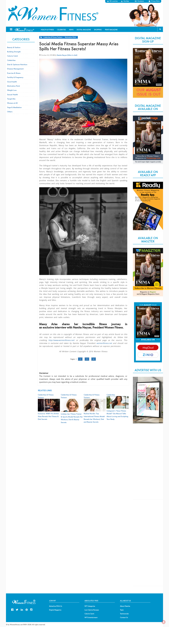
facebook (12, 609)
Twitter (17, 609)
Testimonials (124, 614)
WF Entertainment (90, 617)
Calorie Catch (12, 56)
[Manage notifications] (163, 622)
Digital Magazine (55, 610)
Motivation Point (70, 37)
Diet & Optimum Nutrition (17, 64)
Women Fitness (53, 13)
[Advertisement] (148, 463)
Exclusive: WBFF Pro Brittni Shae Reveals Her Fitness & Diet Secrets (48, 416)
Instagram (31, 609)
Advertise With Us (55, 606)
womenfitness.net (104, 343)
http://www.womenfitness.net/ (61, 340)
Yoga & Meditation (14, 107)
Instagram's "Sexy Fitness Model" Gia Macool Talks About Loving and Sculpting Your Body (117, 415)
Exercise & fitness (13, 73)
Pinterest (27, 609)
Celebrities (11, 60)
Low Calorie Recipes (91, 610)
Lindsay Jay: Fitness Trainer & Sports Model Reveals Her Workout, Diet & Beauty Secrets (72, 418)
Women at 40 (12, 103)
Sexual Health (12, 94)
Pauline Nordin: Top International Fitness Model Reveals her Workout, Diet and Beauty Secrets (94, 417)
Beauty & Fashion (13, 47)
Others (9, 111)
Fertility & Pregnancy (15, 77)
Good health (12, 81)
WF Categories (89, 606)
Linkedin (22, 609)
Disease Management (15, 69)
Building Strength (14, 51)
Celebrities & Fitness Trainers (52, 37)
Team (122, 610)
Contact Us (124, 617)
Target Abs (11, 99)
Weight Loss (12, 90)
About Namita (125, 606)
